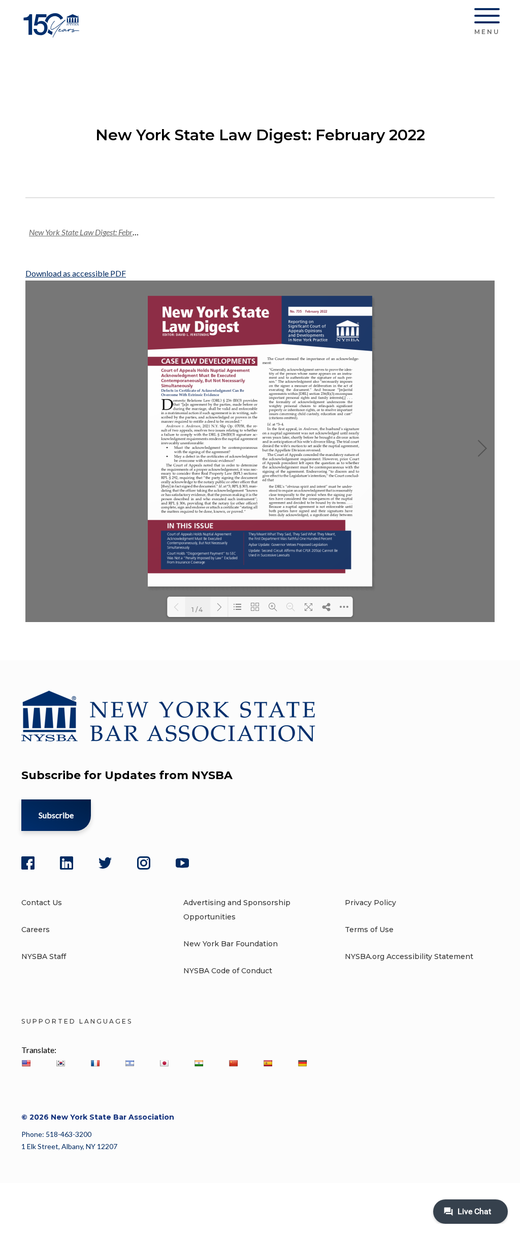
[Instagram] (143, 863)
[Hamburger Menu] (487, 17)
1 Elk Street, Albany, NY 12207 (69, 1146)
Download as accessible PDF (75, 273)
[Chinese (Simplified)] (233, 1063)
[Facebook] (28, 863)
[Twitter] (105, 863)
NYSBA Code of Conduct (227, 970)
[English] (25, 1063)
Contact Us (41, 902)
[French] (95, 1063)
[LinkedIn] (66, 863)
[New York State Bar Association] (53, 33)
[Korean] (60, 1063)
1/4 (197, 609)
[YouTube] (182, 863)
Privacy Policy (370, 902)
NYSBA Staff (43, 956)
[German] (302, 1063)
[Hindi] (198, 1063)
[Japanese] (164, 1063)
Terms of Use (369, 929)
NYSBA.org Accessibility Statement (409, 956)
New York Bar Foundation (230, 943)
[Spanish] (267, 1063)
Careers (35, 929)
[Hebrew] (129, 1063)
